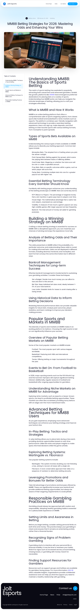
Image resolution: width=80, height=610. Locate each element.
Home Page (44, 595)
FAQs (58, 595)
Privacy (65, 604)
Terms (70, 604)
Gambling (52, 18)
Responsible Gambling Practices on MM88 (13, 100)
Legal (75, 604)
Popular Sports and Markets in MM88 (13, 91)
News (52, 595)
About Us (59, 604)
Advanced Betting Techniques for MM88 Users (14, 95)
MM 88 (70, 570)
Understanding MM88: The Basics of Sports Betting (14, 81)
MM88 (52, 95)
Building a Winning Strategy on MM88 (13, 86)
